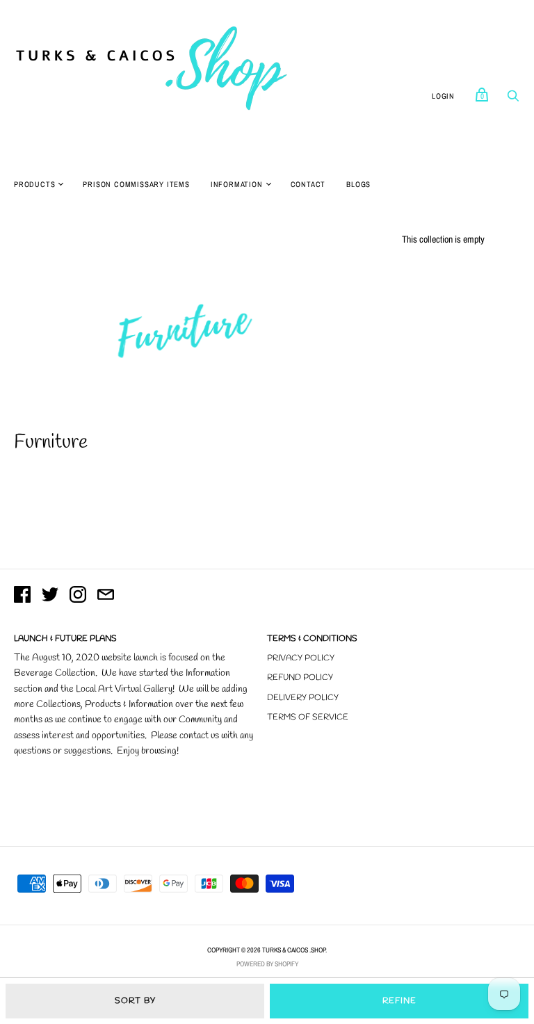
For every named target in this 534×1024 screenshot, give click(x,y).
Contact (308, 184)
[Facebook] (22, 596)
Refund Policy (300, 677)
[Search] (513, 99)
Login (443, 96)
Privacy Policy (300, 658)
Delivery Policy (303, 698)
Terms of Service (307, 717)
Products (34, 184)
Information (237, 184)
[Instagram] (78, 596)
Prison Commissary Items (136, 184)
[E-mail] (105, 596)
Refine (399, 1001)
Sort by (135, 1001)
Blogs (358, 184)
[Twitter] (50, 596)
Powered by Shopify (267, 963)
